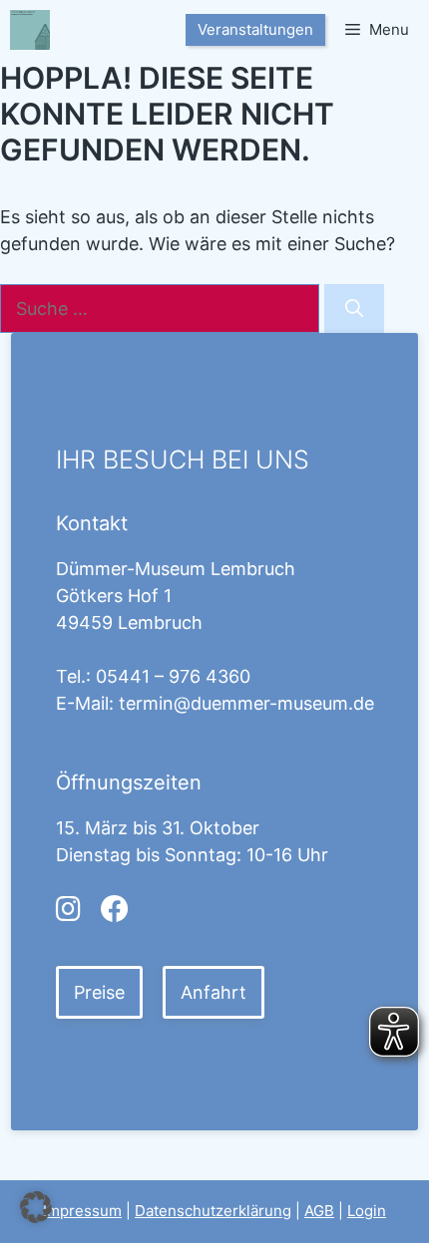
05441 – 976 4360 (173, 676)
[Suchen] (354, 308)
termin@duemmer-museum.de (246, 703)
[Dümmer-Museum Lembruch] (30, 30)
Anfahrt (213, 992)
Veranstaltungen (255, 29)
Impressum (82, 1210)
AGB (319, 1210)
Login (366, 1210)
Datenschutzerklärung (213, 1210)
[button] (36, 1207)
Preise (99, 992)
